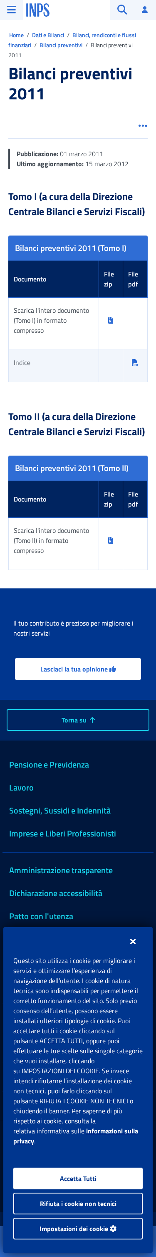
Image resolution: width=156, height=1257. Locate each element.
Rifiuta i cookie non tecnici (78, 1204)
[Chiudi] (133, 941)
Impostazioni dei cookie (75, 1229)
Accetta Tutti (78, 1178)
